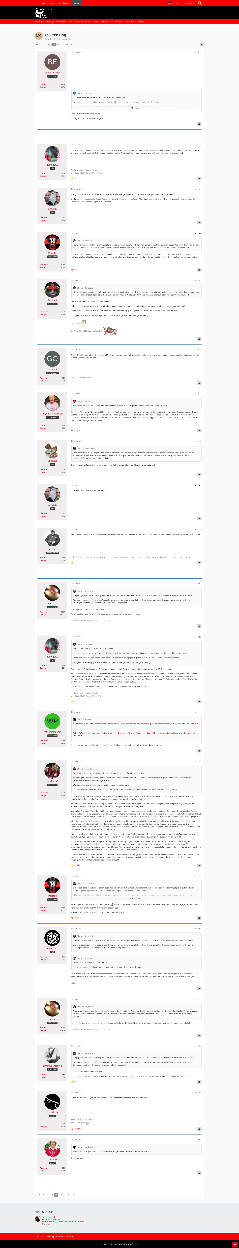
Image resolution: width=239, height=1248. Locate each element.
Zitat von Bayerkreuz (85, 1006)
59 (58, 44)
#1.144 (198, 233)
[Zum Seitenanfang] (235, 1244)
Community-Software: (120, 1244)
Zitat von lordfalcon (85, 1147)
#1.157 (198, 999)
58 (54, 44)
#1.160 (198, 1139)
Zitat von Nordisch (84, 958)
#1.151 (198, 583)
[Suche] (199, 3)
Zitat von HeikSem (84, 93)
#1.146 (198, 349)
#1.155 (198, 876)
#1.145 (198, 280)
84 (67, 44)
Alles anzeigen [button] (136, 108)
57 (49, 44)
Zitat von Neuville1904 (86, 883)
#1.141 (198, 53)
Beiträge (43, 87)
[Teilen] (202, 44)
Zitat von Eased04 (84, 644)
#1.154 (198, 761)
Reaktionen (44, 84)
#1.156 (198, 928)
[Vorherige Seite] (37, 44)
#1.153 (198, 712)
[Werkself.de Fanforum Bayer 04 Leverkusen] (119, 13)
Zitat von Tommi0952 (86, 448)
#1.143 (198, 189)
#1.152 (198, 637)
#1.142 (198, 145)
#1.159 (198, 1092)
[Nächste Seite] (71, 44)
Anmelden (189, 3)
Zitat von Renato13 (85, 591)
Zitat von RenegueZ (85, 240)
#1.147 (198, 394)
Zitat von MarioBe (84, 401)
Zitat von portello (84, 719)
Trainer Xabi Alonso (50, 1217)
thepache (45, 1219)
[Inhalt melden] (199, 124)
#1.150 (198, 529)
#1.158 (198, 1046)
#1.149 (198, 485)
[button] (174, 3)
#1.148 (198, 441)
